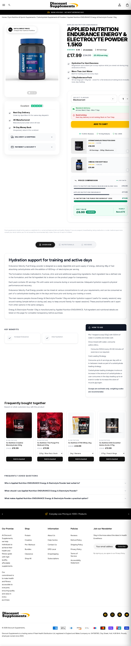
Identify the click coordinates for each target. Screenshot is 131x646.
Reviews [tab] (88, 245)
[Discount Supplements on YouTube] (126, 614)
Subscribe (123, 547)
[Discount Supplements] (64, 5)
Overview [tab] (46, 245)
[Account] (119, 5)
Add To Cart (101, 124)
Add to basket (19, 459)
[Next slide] (128, 514)
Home (4, 17)
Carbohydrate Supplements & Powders (51, 17)
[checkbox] (100, 146)
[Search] (9, 5)
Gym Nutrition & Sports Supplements (22, 17)
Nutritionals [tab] (68, 245)
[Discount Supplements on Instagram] (112, 614)
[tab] (29, 93)
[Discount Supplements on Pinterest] (119, 614)
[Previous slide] (2, 514)
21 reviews (87, 50)
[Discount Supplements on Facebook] (105, 614)
